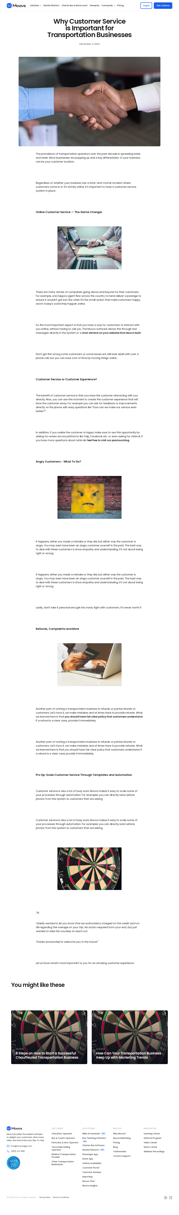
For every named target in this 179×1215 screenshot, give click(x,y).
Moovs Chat (88, 1181)
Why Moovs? (119, 1133)
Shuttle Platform (90, 1149)
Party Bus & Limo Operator (65, 1142)
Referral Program (153, 1138)
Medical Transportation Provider (64, 1155)
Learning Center (152, 1133)
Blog (115, 1147)
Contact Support (121, 1156)
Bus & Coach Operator (63, 1138)
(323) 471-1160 (18, 1151)
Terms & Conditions (60, 1197)
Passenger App (90, 1154)
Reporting (87, 1176)
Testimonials (119, 1151)
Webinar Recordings (154, 1151)
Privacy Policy (44, 1197)
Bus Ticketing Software (94, 1138)
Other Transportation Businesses (63, 1163)
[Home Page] (16, 5)
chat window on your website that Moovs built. (111, 333)
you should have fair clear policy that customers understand (103, 716)
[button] (35, 5)
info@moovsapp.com (21, 1146)
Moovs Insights (90, 1185)
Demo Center (150, 1147)
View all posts (22, 1089)
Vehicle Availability (91, 1163)
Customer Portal (90, 1167)
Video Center (150, 1142)
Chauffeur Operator (62, 1133)
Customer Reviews (91, 1172)
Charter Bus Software (93, 1145)
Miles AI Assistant (91, 1133)
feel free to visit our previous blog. (108, 440)
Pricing (116, 1142)
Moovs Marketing (122, 1138)
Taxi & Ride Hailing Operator (61, 1148)
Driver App (87, 1158)
